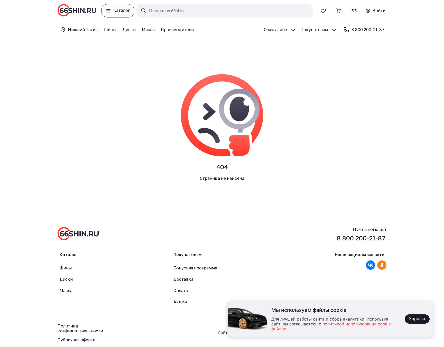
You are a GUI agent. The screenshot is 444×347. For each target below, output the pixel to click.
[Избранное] (323, 11)
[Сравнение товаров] (354, 11)
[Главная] (77, 10)
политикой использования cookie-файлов (332, 327)
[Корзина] (339, 11)
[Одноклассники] (381, 265)
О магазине (275, 29)
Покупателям (314, 29)
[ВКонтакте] (370, 265)
